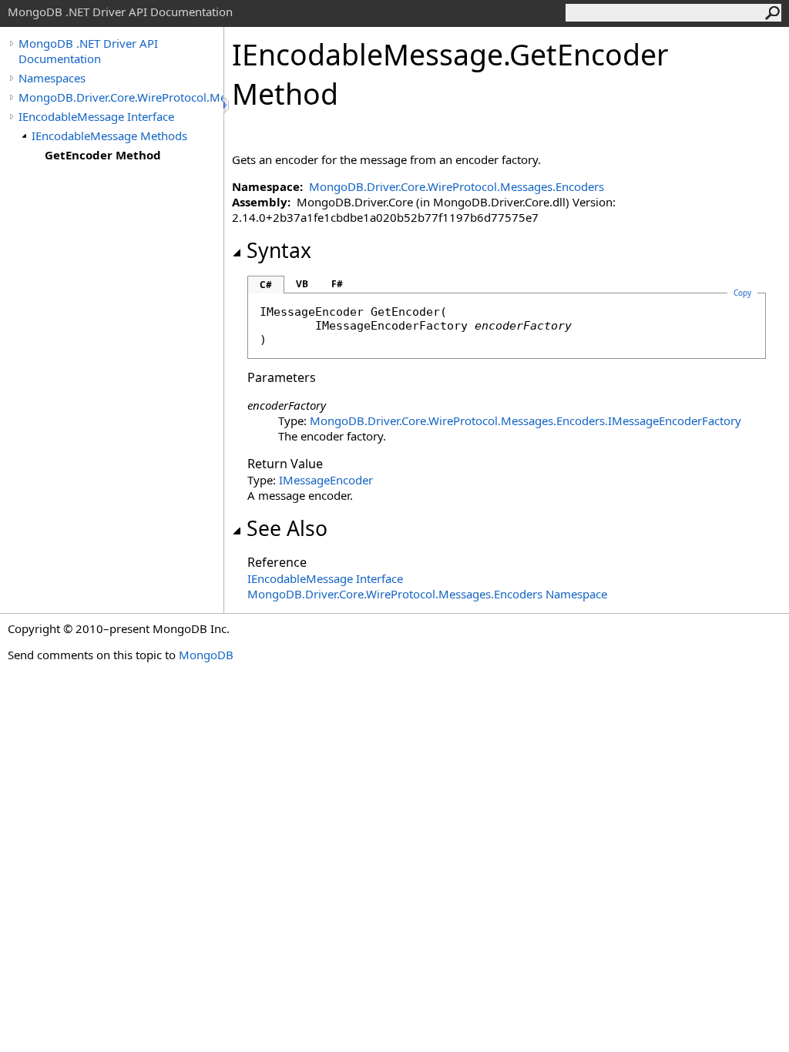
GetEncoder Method (103, 154)
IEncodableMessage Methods (109, 135)
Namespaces (52, 77)
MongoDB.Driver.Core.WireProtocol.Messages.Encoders (120, 97)
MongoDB (206, 654)
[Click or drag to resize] (227, 105)
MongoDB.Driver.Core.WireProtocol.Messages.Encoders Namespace (427, 593)
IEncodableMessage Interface (96, 116)
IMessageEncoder (326, 479)
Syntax (279, 250)
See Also (287, 528)
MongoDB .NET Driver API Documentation (88, 50)
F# (337, 283)
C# (266, 284)
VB (302, 283)
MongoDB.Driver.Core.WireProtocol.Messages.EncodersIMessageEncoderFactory (525, 420)
